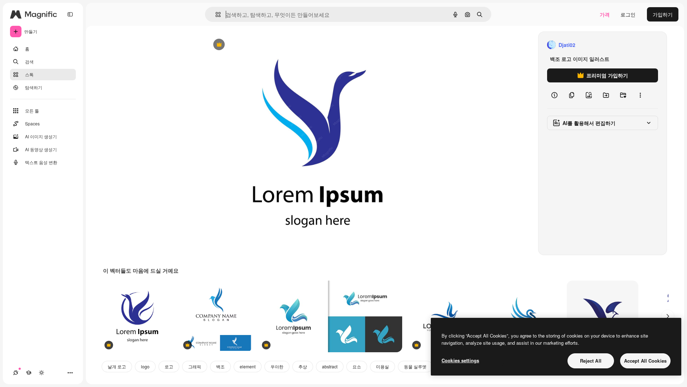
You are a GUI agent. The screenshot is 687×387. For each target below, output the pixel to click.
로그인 (627, 14)
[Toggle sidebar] (70, 14)
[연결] (15, 372)
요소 (356, 366)
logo (145, 366)
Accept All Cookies (645, 360)
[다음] (667, 316)
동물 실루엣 (415, 366)
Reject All (590, 360)
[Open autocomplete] (215, 14)
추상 (302, 366)
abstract (329, 366)
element (247, 366)
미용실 (382, 366)
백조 (220, 366)
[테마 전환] (41, 372)
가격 (605, 14)
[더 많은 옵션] (640, 95)
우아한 (277, 366)
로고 (169, 366)
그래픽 (194, 366)
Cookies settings (460, 360)
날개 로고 (117, 366)
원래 (247, 45)
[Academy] (28, 372)
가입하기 (663, 14)
